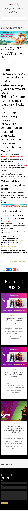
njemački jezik (17, 261)
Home (2, 27)
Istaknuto (9, 62)
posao (13, 263)
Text (2, 490)
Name (2, 480)
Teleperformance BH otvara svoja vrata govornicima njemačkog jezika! (14, 321)
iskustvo (11, 261)
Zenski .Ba (17, 434)
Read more (14, 341)
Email (2, 485)
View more (14, 303)
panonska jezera (8, 263)
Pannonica (22, 261)
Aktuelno (7, 27)
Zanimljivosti (5, 62)
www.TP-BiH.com (18, 240)
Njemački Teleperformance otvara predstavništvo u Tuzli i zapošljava (14, 375)
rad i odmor (17, 263)
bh (8, 261)
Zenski (6, 57)
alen (17, 324)
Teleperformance (5, 163)
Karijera (16, 315)
